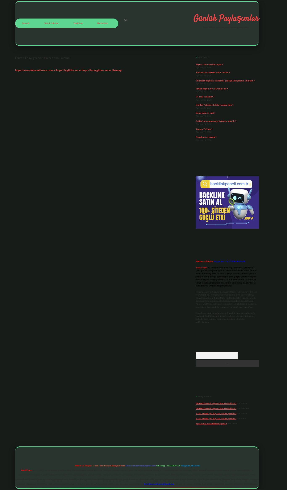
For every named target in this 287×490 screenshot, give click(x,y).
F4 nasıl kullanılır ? (205, 97)
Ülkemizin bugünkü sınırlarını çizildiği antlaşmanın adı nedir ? (225, 81)
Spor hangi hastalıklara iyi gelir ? (211, 423)
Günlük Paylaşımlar (226, 19)
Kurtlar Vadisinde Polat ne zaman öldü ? (214, 105)
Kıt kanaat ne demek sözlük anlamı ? (213, 72)
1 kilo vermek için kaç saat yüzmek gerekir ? (216, 413)
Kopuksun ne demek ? (206, 137)
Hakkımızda (102, 23)
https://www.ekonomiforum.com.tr (35, 70)
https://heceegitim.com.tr (96, 70)
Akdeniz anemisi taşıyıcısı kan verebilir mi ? (216, 403)
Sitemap (116, 70)
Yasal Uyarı (78, 23)
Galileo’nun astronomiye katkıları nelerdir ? (216, 121)
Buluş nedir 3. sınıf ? (205, 113)
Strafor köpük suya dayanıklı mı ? (212, 89)
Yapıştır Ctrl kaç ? (204, 129)
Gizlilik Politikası (51, 23)
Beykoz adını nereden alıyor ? (209, 64)
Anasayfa (25, 23)
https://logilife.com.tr (68, 70)
